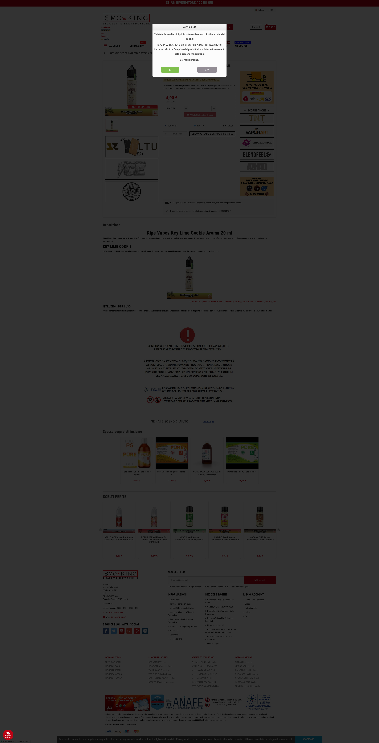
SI (170, 69)
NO (207, 69)
